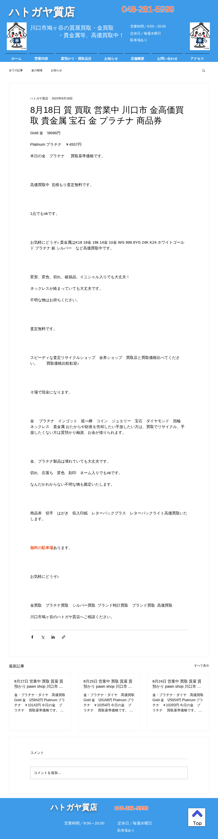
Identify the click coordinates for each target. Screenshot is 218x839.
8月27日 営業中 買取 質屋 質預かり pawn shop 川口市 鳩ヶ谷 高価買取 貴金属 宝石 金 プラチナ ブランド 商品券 (39, 684)
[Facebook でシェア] (32, 637)
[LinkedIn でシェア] (53, 637)
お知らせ (56, 70)
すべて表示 (201, 665)
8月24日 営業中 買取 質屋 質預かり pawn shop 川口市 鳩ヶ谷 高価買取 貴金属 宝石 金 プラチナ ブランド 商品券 (177, 684)
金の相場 (36, 70)
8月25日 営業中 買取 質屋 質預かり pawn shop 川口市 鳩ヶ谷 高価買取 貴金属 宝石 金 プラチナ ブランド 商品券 (108, 684)
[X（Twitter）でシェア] (43, 637)
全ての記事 (16, 70)
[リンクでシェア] (64, 637)
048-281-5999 (148, 9)
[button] (204, 70)
